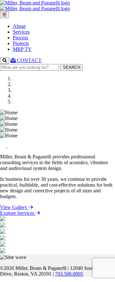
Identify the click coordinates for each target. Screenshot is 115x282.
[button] (4, 146)
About (19, 26)
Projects (21, 43)
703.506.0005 (69, 274)
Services (21, 32)
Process (20, 37)
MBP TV (22, 49)
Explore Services (17, 213)
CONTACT (29, 60)
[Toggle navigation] (4, 15)
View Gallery (14, 207)
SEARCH (71, 67)
